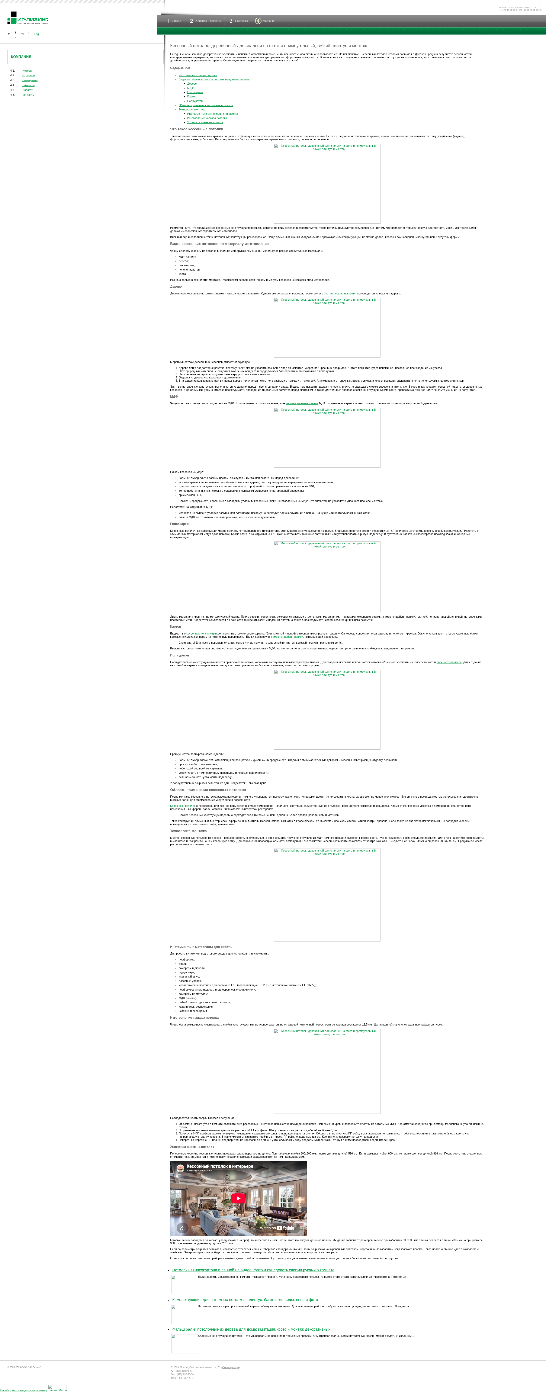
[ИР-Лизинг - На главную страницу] (27, 24)
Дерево (192, 83)
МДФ (190, 88)
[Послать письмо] (22, 34)
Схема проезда (230, 1367)
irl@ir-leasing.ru (184, 1371)
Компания (21, 57)
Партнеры (241, 20)
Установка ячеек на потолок (205, 122)
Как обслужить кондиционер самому (23, 1390)
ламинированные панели (302, 403)
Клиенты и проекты (208, 20)
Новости (27, 89)
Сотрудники (30, 80)
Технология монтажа (192, 109)
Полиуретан (195, 101)
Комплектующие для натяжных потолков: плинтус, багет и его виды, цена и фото (245, 1300)
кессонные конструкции (201, 633)
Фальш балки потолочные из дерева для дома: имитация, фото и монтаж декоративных (251, 1329)
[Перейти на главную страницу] (8, 34)
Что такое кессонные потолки (198, 75)
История (27, 70)
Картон (191, 96)
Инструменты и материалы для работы (212, 113)
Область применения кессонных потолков (206, 105)
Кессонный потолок (182, 805)
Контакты (28, 94)
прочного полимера (449, 662)
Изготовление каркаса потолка (207, 118)
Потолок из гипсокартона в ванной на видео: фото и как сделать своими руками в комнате (253, 1270)
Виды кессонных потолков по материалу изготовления (214, 79)
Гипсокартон (195, 92)
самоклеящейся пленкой (287, 636)
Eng (36, 34)
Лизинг (176, 20)
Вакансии (28, 85)
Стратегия (28, 75)
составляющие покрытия (340, 293)
